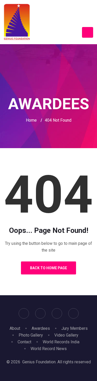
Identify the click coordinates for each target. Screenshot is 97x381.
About (15, 328)
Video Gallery (66, 335)
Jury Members (74, 328)
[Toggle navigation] (87, 32)
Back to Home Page (48, 268)
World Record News (49, 348)
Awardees (41, 328)
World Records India (61, 341)
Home (31, 120)
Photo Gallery (31, 335)
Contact (24, 341)
